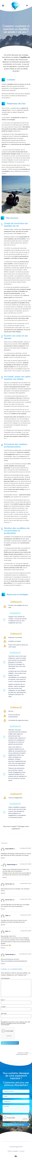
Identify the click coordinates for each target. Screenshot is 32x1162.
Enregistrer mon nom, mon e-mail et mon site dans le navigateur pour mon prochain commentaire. (15, 1023)
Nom (3, 1000)
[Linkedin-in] (27, 5)
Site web (3, 1013)
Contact (21, 1151)
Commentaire (5, 978)
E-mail (3, 1006)
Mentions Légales (13, 1151)
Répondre (3, 857)
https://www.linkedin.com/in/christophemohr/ (14, 961)
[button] (3, 5)
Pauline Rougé (11, 864)
